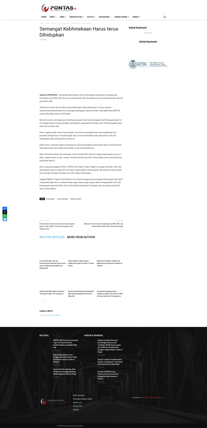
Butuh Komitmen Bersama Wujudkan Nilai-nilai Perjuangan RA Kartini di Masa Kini (81, 293)
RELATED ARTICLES (52, 237)
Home (42, 23)
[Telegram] (78, 209)
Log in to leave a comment (50, 315)
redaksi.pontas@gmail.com (153, 397)
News (48, 23)
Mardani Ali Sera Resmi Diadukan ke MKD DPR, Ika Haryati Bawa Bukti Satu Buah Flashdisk (103, 225)
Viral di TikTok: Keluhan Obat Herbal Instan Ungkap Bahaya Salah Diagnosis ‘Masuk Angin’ (64, 371)
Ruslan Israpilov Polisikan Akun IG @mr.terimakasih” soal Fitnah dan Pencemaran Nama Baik (110, 362)
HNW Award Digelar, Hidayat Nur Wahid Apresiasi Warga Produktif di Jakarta (109, 263)
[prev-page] (41, 300)
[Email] (73, 209)
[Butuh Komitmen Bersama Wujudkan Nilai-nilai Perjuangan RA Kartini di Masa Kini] (81, 280)
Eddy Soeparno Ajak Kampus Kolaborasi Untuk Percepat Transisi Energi (81, 263)
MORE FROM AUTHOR (81, 237)
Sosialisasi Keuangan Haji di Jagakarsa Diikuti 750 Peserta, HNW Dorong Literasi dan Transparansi (110, 293)
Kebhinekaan (50, 199)
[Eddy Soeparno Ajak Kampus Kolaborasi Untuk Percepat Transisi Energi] (81, 250)
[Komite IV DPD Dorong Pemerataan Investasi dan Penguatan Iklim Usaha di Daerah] (90, 375)
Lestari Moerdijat (62, 199)
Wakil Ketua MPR (76, 199)
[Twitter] (62, 209)
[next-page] (44, 300)
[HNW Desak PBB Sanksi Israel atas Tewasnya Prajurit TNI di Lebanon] (53, 280)
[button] (164, 17)
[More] (84, 209)
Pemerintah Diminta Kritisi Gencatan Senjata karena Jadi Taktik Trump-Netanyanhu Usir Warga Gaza (57, 226)
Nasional (55, 23)
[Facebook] (56, 209)
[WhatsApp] (67, 209)
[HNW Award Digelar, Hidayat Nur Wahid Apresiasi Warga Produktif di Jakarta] (110, 250)
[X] (5, 212)
